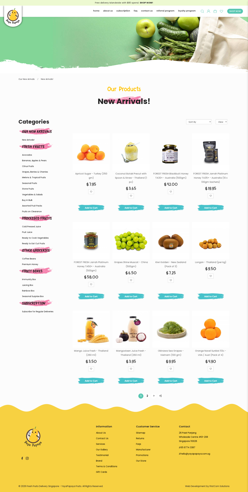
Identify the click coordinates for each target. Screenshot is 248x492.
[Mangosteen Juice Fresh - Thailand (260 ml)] (131, 329)
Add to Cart (91, 207)
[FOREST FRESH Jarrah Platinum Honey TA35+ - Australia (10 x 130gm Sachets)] (210, 152)
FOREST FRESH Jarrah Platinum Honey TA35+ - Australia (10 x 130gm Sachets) (210, 178)
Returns (140, 438)
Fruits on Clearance (32, 211)
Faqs (138, 443)
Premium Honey (30, 264)
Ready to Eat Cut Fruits (33, 243)
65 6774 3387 (188, 447)
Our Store (141, 460)
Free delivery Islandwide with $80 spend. (124, 2)
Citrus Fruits (28, 166)
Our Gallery (102, 449)
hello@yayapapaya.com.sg (195, 453)
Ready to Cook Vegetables (35, 237)
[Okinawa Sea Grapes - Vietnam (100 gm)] (170, 329)
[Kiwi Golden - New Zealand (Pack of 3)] (170, 240)
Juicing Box (27, 285)
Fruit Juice (27, 232)
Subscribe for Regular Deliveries (37, 311)
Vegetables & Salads (32, 194)
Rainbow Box (28, 290)
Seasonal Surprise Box (33, 296)
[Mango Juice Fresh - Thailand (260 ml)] (91, 329)
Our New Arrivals (27, 79)
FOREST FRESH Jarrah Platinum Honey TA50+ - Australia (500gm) (91, 266)
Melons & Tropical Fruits (34, 177)
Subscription (33, 303)
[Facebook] (22, 458)
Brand (99, 460)
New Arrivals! (47, 79)
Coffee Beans (29, 258)
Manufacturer (143, 449)
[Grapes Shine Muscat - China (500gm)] (131, 240)
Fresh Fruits (33, 146)
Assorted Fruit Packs (32, 205)
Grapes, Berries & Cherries (35, 171)
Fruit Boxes (32, 271)
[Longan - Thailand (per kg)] (210, 240)
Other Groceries (36, 250)
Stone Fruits (28, 188)
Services (100, 443)
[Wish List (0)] (221, 11)
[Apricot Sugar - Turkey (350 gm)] (91, 152)
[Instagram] (27, 458)
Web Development (195, 486)
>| (160, 396)
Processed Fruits (37, 218)
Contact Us (102, 438)
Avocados (27, 154)
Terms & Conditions (106, 466)
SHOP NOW (235, 11)
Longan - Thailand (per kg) (210, 262)
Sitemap (140, 432)
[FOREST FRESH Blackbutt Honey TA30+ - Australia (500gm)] (170, 152)
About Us (101, 432)
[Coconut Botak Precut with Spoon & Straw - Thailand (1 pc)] (131, 152)
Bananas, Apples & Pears (34, 160)
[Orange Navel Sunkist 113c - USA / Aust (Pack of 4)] (210, 329)
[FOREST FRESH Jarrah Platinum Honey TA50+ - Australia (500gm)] (91, 240)
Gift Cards (101, 471)
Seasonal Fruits (29, 183)
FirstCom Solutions (219, 486)
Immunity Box (29, 279)
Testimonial (102, 455)
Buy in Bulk (27, 200)
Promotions (142, 455)
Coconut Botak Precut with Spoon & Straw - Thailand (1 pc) (131, 178)
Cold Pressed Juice (31, 226)
